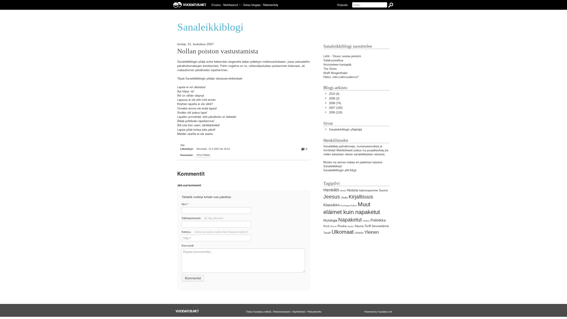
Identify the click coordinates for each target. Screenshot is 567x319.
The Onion (330, 68)
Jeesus (331, 197)
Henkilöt (331, 190)
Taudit (327, 232)
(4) (334, 93)
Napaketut (350, 220)
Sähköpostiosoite (202, 218)
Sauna (359, 226)
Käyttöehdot (298, 311)
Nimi (185, 204)
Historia (352, 190)
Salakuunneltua (333, 60)
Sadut (351, 226)
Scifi (368, 226)
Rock (326, 226)
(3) (334, 98)
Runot (333, 226)
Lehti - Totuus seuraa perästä (342, 56)
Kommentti (188, 245)
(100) (335, 107)
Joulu (344, 197)
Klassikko (331, 205)
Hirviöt (343, 190)
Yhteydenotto (314, 311)
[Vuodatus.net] (187, 311)
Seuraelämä (380, 226)
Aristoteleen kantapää (337, 64)
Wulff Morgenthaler (335, 73)
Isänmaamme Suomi (373, 190)
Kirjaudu (342, 5)
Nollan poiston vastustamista (217, 51)
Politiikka (203, 155)
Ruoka (342, 226)
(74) (335, 103)
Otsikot (366, 221)
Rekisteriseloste (281, 311)
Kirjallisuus (361, 197)
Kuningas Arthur (348, 205)
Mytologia (330, 220)
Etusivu (216, 5)
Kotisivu (215, 231)
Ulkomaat (343, 232)
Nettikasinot (230, 5)
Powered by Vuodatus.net (378, 311)
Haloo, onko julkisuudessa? (341, 77)
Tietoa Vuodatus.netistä (258, 311)
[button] (240, 5)
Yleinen (371, 232)
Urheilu (359, 232)
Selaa (251, 5)
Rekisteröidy (270, 5)
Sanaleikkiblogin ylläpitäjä (345, 129)
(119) (335, 112)
